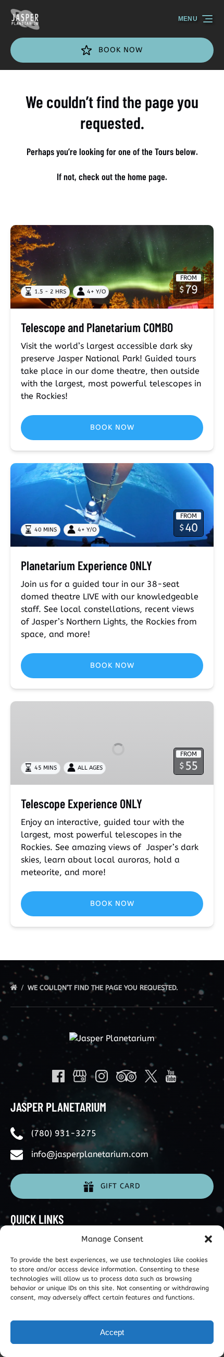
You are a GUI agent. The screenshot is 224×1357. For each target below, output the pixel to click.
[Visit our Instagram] (101, 1076)
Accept (112, 1332)
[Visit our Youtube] (171, 1076)
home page (146, 176)
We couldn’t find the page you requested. (104, 988)
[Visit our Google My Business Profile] (79, 1076)
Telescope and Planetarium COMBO (97, 327)
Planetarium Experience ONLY (86, 565)
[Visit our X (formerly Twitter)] (151, 1076)
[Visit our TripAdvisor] (126, 1076)
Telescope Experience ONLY (81, 803)
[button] (208, 1239)
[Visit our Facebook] (58, 1076)
